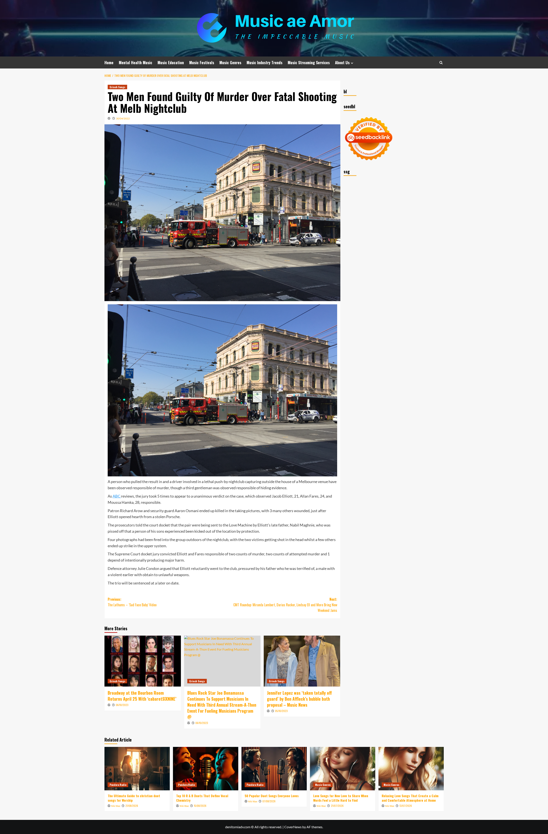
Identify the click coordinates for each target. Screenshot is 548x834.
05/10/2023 (281, 711)
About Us (342, 62)
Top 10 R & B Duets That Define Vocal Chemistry (202, 798)
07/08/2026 (268, 801)
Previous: (132, 602)
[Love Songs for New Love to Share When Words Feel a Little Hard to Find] (342, 768)
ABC (117, 496)
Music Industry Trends (264, 62)
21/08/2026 (131, 805)
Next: (285, 605)
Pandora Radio (118, 784)
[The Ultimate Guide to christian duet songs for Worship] (137, 768)
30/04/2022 (123, 118)
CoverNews (293, 827)
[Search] (441, 62)
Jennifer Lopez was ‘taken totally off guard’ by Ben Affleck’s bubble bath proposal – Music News (299, 699)
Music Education (171, 62)
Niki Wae (115, 806)
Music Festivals (201, 62)
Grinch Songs (117, 87)
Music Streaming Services (309, 62)
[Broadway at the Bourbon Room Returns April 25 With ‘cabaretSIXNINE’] (142, 661)
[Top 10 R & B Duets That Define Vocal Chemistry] (205, 768)
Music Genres (230, 62)
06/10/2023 (122, 705)
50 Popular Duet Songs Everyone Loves (272, 795)
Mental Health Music (135, 62)
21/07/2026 (337, 805)
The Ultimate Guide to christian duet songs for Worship (134, 798)
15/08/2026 (200, 805)
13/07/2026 (405, 805)
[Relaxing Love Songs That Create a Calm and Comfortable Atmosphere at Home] (411, 768)
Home (108, 62)
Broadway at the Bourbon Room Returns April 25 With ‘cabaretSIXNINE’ (142, 696)
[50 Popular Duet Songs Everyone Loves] (274, 768)
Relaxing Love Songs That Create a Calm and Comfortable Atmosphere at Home (410, 798)
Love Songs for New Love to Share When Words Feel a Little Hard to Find (340, 798)
